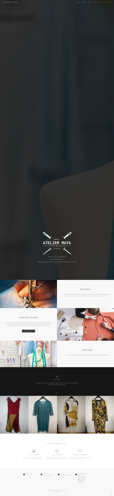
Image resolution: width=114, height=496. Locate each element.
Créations (94, 2)
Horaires (84, 2)
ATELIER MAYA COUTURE (10, 2)
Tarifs (89, 2)
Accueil (78, 2)
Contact (101, 2)
